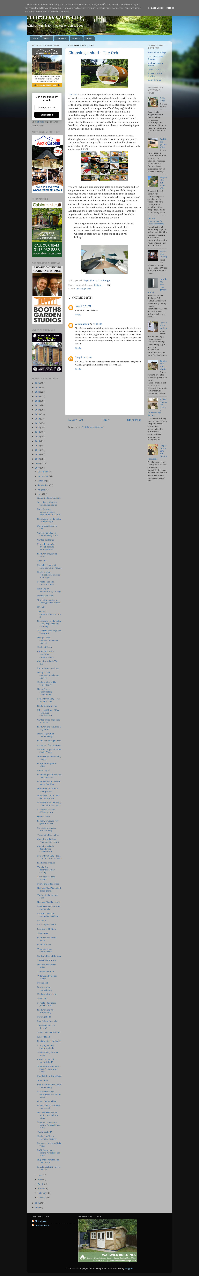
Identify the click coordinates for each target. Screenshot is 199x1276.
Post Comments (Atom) (93, 427)
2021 (37, 405)
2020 (37, 410)
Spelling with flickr (46, 929)
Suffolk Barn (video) (163, 254)
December (43, 472)
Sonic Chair (42, 1080)
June (40, 1175)
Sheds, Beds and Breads (48, 1032)
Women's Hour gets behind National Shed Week (48, 1125)
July (40, 494)
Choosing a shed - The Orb (93, 53)
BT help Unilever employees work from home (49, 1094)
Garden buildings (45, 540)
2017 (37, 423)
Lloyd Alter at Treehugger (97, 280)
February (42, 1193)
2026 (37, 383)
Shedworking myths (47, 706)
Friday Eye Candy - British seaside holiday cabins (46, 547)
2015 (37, 432)
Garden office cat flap (163, 325)
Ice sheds (41, 920)
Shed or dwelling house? (49, 741)
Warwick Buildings (157, 53)
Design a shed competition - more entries (47, 640)
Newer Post (75, 420)
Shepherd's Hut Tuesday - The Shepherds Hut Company (49, 623)
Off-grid (41, 607)
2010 (37, 454)
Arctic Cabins (154, 80)
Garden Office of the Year (49, 956)
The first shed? (44, 1132)
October (42, 481)
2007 (37, 468)
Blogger (129, 1268)
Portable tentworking (48, 668)
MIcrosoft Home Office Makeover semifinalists (48, 713)
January (42, 1197)
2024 (37, 392)
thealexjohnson (42, 1225)
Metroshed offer (45, 596)
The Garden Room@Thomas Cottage (46, 870)
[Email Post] (108, 285)
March (41, 1188)
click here (39, 122)
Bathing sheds (44, 1017)
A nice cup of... (44, 770)
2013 (37, 441)
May (40, 1179)
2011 (37, 450)
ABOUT (47, 38)
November (43, 476)
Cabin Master (154, 70)
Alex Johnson (82, 324)
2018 (37, 419)
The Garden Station (46, 960)
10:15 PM (87, 357)
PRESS (89, 38)
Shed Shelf (42, 998)
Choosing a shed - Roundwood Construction (45, 849)
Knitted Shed (43, 1037)
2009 (37, 459)
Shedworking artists (47, 994)
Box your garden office (48, 884)
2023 (37, 396)
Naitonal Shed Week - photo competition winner (47, 1115)
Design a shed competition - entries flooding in (48, 575)
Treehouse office (45, 971)
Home (35, 38)
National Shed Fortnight (48, 902)
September (43, 485)
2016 (37, 428)
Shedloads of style (46, 863)
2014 (37, 437)
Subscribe (46, 114)
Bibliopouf (42, 983)
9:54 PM (87, 306)
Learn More (155, 8)
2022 (37, 401)
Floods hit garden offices (49, 1076)
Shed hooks (42, 933)
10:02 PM (97, 324)
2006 (37, 1203)
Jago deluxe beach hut (47, 1021)
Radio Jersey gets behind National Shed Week (48, 1153)
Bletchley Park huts (46, 925)
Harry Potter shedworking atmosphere (44, 692)
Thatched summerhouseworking (49, 614)
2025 (37, 387)
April (40, 1184)
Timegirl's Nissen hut (48, 835)
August (41, 490)
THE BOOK (61, 38)
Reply (78, 315)
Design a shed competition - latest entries (48, 675)
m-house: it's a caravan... (49, 745)
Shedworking (55, 16)
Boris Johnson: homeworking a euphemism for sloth (48, 512)
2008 (37, 463)
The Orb (72, 94)
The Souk (41, 561)
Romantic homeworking (49, 498)
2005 (37, 1207)
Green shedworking (46, 1101)
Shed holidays (44, 945)
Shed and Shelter (45, 647)
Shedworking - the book (48, 1041)
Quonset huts (43, 817)
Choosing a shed (83, 289)
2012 (37, 446)
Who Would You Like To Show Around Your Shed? (48, 1069)
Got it (170, 8)
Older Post (134, 420)
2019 (37, 414)
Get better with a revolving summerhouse (45, 654)
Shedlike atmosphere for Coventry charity (156, 221)
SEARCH (76, 38)
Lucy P (78, 306)
